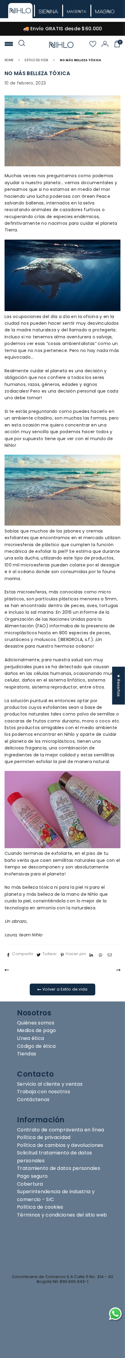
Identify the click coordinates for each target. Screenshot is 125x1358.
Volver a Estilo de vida (65, 989)
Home (9, 60)
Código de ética (36, 1046)
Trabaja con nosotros (43, 1091)
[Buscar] (22, 45)
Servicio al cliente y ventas (50, 1084)
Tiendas (26, 1053)
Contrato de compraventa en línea (60, 1129)
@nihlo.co (35, 1251)
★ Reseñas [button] (119, 685)
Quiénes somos (35, 1022)
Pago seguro (32, 1176)
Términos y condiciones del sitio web (62, 1214)
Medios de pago (36, 1030)
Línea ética (30, 1038)
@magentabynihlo (49, 1261)
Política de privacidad (43, 1137)
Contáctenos (33, 1099)
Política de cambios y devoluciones (60, 1145)
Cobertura (30, 1183)
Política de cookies (40, 1207)
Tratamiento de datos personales (58, 1168)
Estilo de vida (36, 60)
